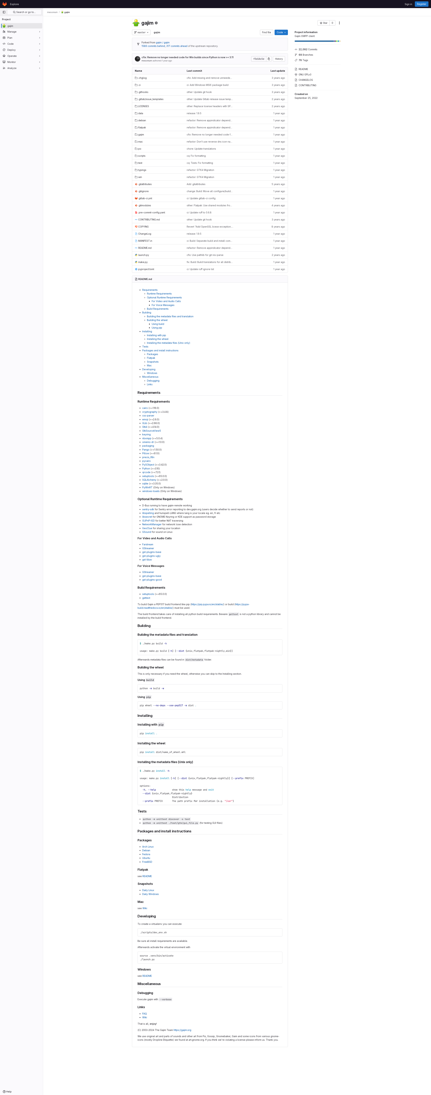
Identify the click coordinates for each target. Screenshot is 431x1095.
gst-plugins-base (151, 552)
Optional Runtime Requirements (164, 297)
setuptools (148, 476)
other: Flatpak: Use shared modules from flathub (210, 205)
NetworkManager (152, 524)
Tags (303, 60)
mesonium (147, 60)
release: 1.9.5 (194, 113)
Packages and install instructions (160, 350)
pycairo (146, 460)
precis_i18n (148, 457)
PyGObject (148, 464)
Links (150, 384)
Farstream (147, 544)
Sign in (408, 4)
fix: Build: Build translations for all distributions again (210, 262)
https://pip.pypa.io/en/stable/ (207, 604)
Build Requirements (158, 308)
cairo (145, 407)
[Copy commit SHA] (269, 59)
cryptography (149, 411)
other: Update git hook (199, 92)
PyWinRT (147, 487)
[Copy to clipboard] (278, 643)
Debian (146, 850)
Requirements (150, 289)
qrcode (146, 472)
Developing (148, 369)
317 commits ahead (176, 46)
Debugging (153, 380)
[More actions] (339, 23)
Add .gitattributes (196, 184)
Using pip (157, 327)
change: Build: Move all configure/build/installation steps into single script (210, 191)
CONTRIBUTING (307, 85)
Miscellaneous (150, 376)
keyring (146, 434)
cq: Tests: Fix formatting (200, 162)
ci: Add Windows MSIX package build (207, 84)
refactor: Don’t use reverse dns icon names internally (210, 141)
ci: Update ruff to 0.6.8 (199, 212)
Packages (152, 354)
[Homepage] (4, 4)
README (303, 69)
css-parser (148, 415)
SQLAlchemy (149, 479)
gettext (146, 597)
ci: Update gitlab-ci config (201, 198)
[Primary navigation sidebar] (4, 12)
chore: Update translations (201, 148)
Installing (147, 331)
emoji (145, 419)
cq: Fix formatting (196, 155)
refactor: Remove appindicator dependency (210, 120)
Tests (145, 346)
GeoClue (147, 528)
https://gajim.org (182, 1030)
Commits (308, 49)
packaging (148, 445)
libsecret (147, 516)
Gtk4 (144, 426)
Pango (146, 449)
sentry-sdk (148, 509)
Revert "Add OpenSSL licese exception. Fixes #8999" (210, 226)
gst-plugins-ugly (151, 555)
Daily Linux (148, 890)
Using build (158, 323)
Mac (149, 365)
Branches (306, 54)
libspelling (148, 513)
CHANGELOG (306, 79)
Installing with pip (156, 335)
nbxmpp (146, 438)
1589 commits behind (153, 46)
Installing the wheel (158, 339)
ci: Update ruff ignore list (200, 269)
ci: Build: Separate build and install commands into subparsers (210, 240)
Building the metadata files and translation (170, 316)
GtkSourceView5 (151, 430)
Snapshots (153, 361)
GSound (146, 531)
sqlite (145, 483)
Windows (152, 373)
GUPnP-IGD (148, 520)
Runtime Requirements (159, 293)
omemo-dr (148, 442)
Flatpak (151, 357)
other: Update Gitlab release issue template (210, 99)
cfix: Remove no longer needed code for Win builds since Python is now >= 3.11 (188, 57)
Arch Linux (148, 846)
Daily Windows (150, 894)
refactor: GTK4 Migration (200, 170)
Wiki (144, 908)
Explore (14, 4)
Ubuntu (146, 858)
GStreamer (148, 548)
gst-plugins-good (152, 579)
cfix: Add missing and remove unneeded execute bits (210, 77)
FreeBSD (147, 861)
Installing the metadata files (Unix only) (168, 342)
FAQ (144, 1013)
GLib (144, 423)
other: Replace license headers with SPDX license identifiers (210, 106)
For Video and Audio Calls (166, 301)
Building (146, 312)
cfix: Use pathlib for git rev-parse (205, 255)
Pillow (145, 453)
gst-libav (147, 559)
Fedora (146, 854)
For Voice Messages (163, 305)
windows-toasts (151, 491)
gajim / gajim (163, 42)
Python (146, 468)
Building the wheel (157, 320)
